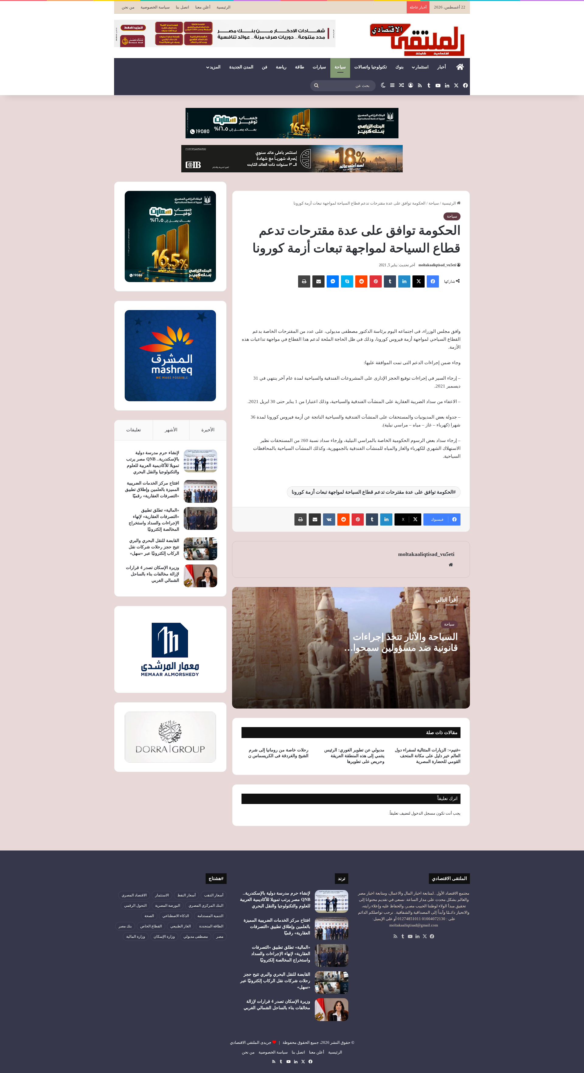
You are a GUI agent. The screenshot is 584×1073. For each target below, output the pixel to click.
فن (264, 67)
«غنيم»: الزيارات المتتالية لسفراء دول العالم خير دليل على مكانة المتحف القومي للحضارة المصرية (428, 756)
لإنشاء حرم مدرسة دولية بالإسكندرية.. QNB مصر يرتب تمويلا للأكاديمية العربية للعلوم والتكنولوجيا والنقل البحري (275, 899)
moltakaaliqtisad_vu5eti (437, 265)
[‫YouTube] (410, 936)
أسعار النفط (186, 895)
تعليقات (133, 429)
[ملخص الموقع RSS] (395, 936)
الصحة (149, 916)
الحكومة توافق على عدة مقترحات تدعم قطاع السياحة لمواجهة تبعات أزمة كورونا (372, 492)
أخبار (441, 67)
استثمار (422, 67)
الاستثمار (162, 895)
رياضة (281, 67)
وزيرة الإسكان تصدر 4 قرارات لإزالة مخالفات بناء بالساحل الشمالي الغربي (152, 574)
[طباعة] (304, 281)
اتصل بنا (182, 7)
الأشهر (171, 429)
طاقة (299, 67)
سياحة (340, 67)
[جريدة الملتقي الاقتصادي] (419, 39)
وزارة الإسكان (164, 936)
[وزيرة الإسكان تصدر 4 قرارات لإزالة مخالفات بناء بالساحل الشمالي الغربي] (200, 575)
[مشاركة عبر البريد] (318, 281)
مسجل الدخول (423, 813)
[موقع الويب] (450, 564)
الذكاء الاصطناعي (175, 916)
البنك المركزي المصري (206, 905)
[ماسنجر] (333, 281)
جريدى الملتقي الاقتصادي (250, 1042)
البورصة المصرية (167, 905)
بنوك (399, 67)
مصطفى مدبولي (195, 936)
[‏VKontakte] (329, 519)
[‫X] (418, 281)
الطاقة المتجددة (211, 926)
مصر (219, 936)
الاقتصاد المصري (134, 895)
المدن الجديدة (241, 67)
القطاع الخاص (151, 926)
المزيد (215, 67)
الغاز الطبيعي (180, 926)
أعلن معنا (202, 7)
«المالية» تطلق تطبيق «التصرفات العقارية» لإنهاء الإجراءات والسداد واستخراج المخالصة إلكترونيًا (280, 953)
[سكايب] (347, 281)
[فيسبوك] (433, 281)
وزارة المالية (135, 936)
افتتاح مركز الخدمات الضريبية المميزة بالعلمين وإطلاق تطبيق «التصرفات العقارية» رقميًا (152, 489)
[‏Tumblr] (390, 281)
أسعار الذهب (213, 895)
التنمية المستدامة (210, 916)
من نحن (128, 7)
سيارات (319, 67)
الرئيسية (224, 7)
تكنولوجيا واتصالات (370, 67)
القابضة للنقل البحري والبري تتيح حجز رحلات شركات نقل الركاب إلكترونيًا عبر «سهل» (154, 547)
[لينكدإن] (404, 281)
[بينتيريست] (376, 281)
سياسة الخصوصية (155, 7)
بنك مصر (125, 926)
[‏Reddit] (361, 281)
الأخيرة (207, 429)
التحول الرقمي (135, 905)
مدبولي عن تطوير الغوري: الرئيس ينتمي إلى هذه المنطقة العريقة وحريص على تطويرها (354, 756)
